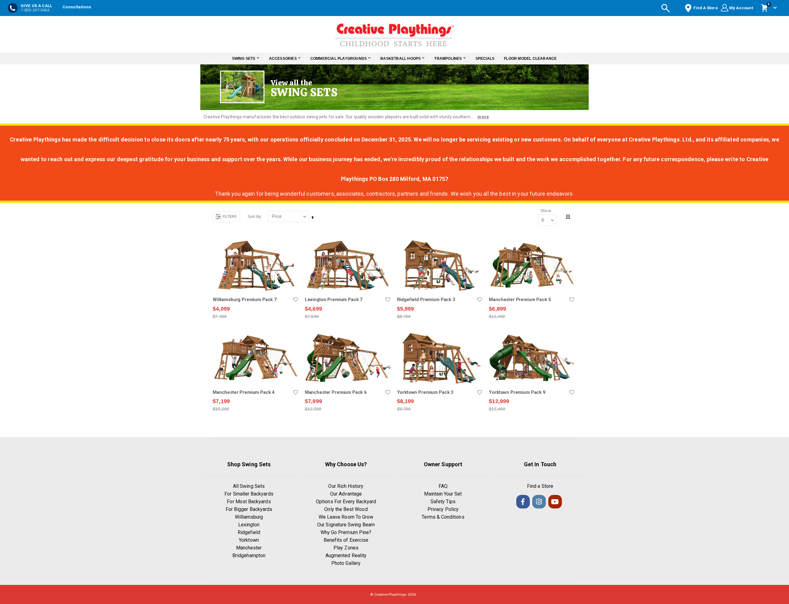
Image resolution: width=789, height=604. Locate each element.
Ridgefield (249, 532)
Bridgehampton (248, 555)
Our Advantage (346, 494)
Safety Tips (443, 501)
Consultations (77, 7)
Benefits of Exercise (346, 540)
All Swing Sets (249, 486)
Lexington (249, 525)
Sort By (254, 216)
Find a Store (540, 486)
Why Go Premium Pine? (346, 532)
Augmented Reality (345, 555)
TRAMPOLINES (453, 58)
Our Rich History (345, 486)
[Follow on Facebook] (523, 501)
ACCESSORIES (278, 58)
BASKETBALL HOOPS (402, 58)
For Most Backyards (249, 501)
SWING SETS (235, 58)
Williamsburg (249, 517)
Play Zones (345, 548)
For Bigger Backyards (249, 509)
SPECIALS (493, 58)
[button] (295, 299)
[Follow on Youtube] (555, 501)
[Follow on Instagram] (539, 501)
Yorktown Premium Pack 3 (425, 392)
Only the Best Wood (345, 509)
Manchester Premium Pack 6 (336, 392)
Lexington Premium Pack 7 (333, 299)
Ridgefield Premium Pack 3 (426, 299)
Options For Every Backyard (346, 501)
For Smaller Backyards (248, 494)
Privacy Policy (443, 509)
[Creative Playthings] (394, 33)
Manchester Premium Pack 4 (244, 392)
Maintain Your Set (443, 494)
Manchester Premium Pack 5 (520, 299)
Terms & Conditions (443, 517)
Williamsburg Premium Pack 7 (245, 299)
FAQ (443, 486)
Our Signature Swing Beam (346, 525)
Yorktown (249, 540)
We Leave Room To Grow (346, 517)
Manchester (249, 548)
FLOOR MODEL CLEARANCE (539, 58)
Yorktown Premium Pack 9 (517, 392)
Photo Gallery (346, 563)
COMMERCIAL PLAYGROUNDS (337, 58)
